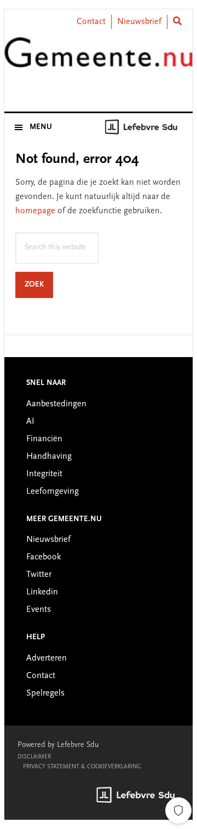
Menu (41, 127)
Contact (91, 21)
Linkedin (42, 592)
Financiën (44, 439)
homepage (35, 211)
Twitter (38, 574)
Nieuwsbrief (139, 21)
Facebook (43, 557)
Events (38, 609)
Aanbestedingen (56, 404)
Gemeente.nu (98, 61)
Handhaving (49, 456)
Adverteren (46, 658)
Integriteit (44, 474)
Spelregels (45, 693)
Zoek (39, 285)
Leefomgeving (52, 491)
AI (30, 421)
